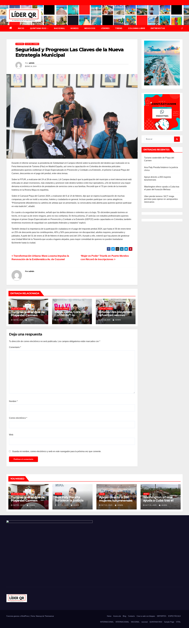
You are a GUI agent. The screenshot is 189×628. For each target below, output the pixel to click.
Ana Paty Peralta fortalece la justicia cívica (69, 500)
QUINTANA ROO (38, 28)
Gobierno (19, 44)
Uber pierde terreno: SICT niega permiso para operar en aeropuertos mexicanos (161, 199)
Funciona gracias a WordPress (18, 616)
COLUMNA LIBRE (136, 28)
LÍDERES (105, 28)
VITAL (178, 622)
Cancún (58, 494)
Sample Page (169, 622)
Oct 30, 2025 (151, 505)
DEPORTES (161, 616)
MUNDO (75, 28)
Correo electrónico (18, 418)
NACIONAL (59, 28)
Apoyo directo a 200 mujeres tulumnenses (115, 498)
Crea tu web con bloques (146, 616)
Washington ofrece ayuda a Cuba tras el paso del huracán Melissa (158, 502)
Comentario (15, 347)
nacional (144, 622)
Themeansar (49, 616)
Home (109, 616)
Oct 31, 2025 (18, 505)
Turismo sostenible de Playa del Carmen (28, 313)
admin (31, 63)
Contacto (131, 616)
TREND (118, 28)
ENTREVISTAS (158, 28)
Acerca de (117, 616)
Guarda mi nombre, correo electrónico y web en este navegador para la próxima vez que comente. (56, 451)
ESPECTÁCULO (174, 616)
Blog (124, 616)
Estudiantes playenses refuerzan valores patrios (115, 315)
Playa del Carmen (31, 44)
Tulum (102, 494)
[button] (182, 28)
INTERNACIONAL (107, 622)
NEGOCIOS (89, 28)
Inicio (21, 28)
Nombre (13, 401)
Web (11, 435)
